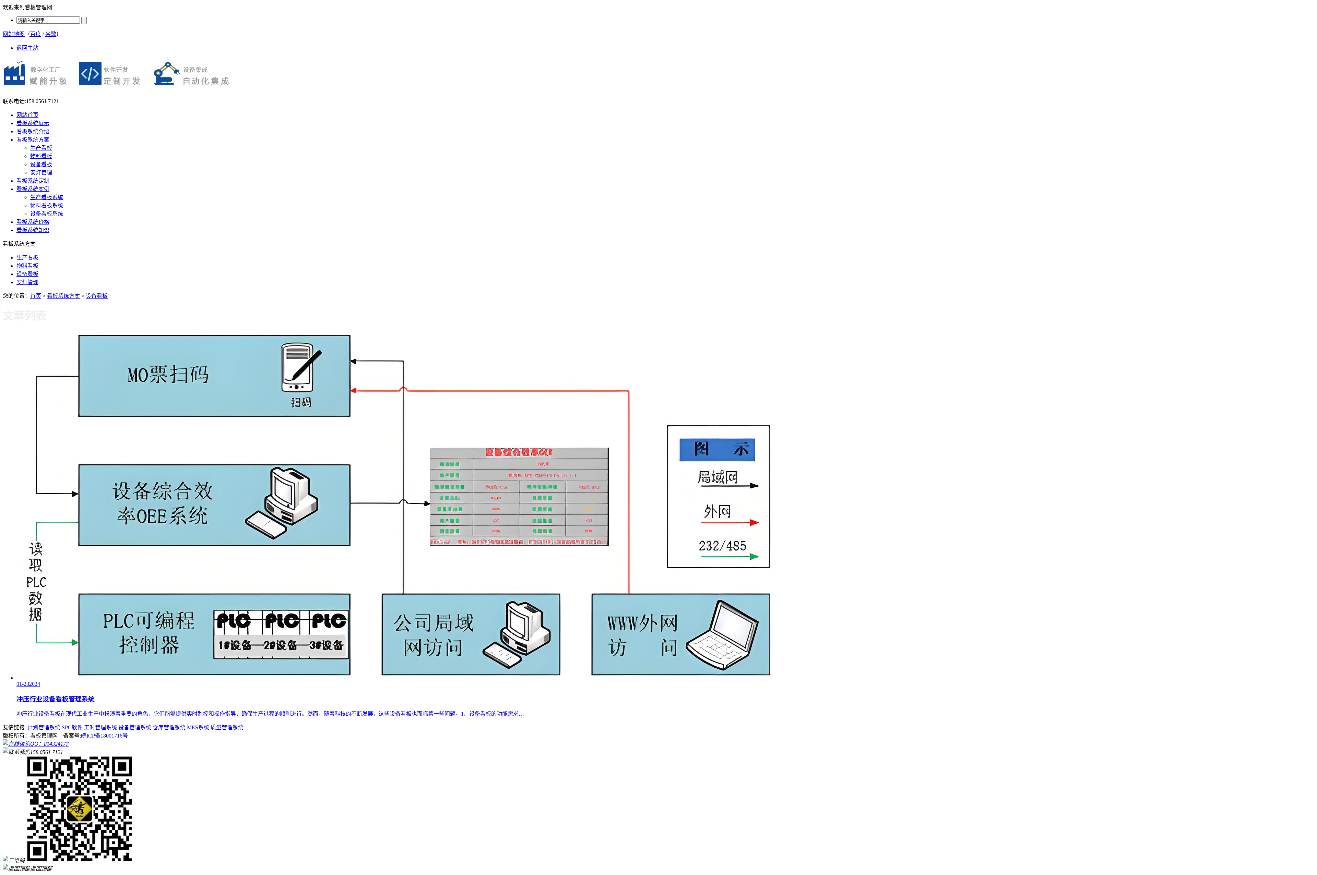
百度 (35, 34)
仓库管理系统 (169, 727)
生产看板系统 (46, 197)
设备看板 (41, 164)
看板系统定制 (32, 181)
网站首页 (27, 115)
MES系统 (198, 727)
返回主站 (27, 48)
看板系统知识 (32, 230)
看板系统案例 (32, 189)
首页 (35, 296)
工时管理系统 (100, 727)
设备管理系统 (134, 727)
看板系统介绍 (32, 131)
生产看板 (41, 148)
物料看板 (41, 156)
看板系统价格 (32, 222)
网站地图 (14, 34)
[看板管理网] (120, 89)
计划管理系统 (43, 727)
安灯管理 (41, 172)
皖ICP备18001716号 (104, 736)
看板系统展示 (32, 123)
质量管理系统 (227, 727)
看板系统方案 (32, 140)
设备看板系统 (46, 214)
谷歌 (50, 34)
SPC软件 (72, 727)
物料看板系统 (46, 205)
